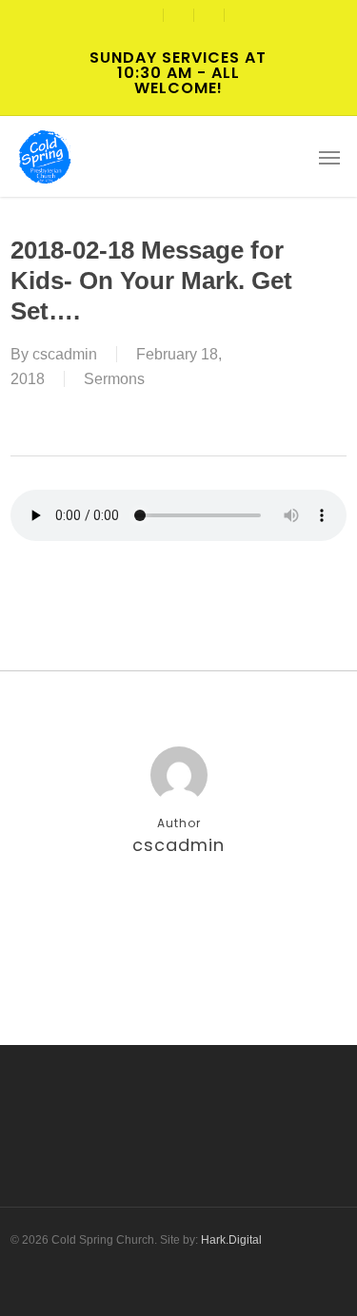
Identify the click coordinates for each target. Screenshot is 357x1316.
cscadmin (64, 354)
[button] (329, 156)
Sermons (114, 379)
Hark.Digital (231, 1240)
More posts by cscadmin (179, 907)
